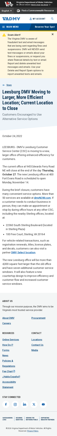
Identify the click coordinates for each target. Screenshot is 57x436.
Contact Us (37, 345)
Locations (36, 339)
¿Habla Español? (11, 376)
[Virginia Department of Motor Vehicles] (11, 18)
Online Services (10, 339)
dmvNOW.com (42, 197)
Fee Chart (7, 371)
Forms (5, 350)
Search (52, 18)
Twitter (33, 404)
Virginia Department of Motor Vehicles (34, 2)
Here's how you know (39, 5)
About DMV (8, 318)
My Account (39, 19)
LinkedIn (24, 404)
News (9, 85)
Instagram (15, 404)
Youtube (43, 404)
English (7, 11)
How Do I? (7, 345)
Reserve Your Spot (45, 26)
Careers (6, 323)
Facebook (5, 404)
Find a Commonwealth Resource (38, 10)
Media (34, 350)
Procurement (38, 318)
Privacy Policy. (33, 431)
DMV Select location (23, 252)
